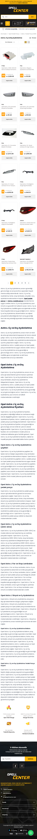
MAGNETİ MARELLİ (25, 259)
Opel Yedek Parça (14, 34)
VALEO (22, 220)
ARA (32, 17)
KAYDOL (30, 759)
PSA (21, 66)
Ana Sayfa (4, 34)
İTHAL (3, 66)
